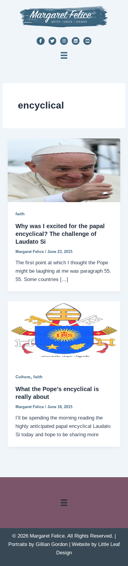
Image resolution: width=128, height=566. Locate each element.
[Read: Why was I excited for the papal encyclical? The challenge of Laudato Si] (64, 170)
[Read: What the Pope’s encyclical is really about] (64, 333)
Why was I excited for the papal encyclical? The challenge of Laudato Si (60, 234)
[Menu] (64, 55)
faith (20, 213)
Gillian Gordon (52, 544)
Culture (22, 376)
